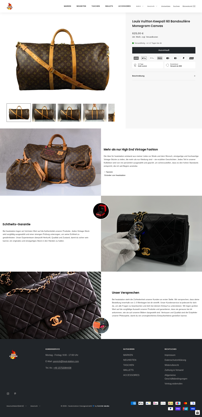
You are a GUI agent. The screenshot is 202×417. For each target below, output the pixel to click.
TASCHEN (96, 6)
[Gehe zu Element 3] (69, 112)
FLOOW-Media (103, 406)
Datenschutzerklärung (175, 360)
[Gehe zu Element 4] (95, 112)
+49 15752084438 (62, 368)
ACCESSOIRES (124, 6)
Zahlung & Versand (174, 370)
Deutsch (150, 6)
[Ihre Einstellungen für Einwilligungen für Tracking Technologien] (197, 412)
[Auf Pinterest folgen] (15, 393)
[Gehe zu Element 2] (44, 112)
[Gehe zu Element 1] (19, 112)
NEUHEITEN (81, 6)
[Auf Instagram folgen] (8, 393)
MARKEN (67, 6)
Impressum (170, 355)
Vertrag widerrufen (173, 383)
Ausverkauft (163, 50)
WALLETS (109, 6)
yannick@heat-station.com (66, 361)
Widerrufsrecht (172, 365)
